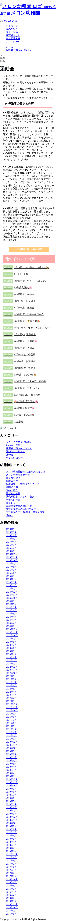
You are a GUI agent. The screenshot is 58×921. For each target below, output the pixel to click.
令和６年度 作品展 (19, 354)
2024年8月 (11, 604)
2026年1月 (11, 551)
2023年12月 (12, 629)
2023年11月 (12, 632)
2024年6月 (11, 610)
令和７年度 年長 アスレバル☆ (27, 328)
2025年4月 (11, 579)
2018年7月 (11, 832)
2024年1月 (11, 626)
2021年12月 (12, 704)
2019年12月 (12, 779)
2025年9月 (11, 563)
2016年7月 (11, 889)
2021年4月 (11, 729)
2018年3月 (11, 845)
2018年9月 (11, 826)
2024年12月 (12, 591)
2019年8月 (11, 792)
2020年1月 (11, 776)
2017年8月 (11, 860)
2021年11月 (12, 707)
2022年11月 (12, 670)
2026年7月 (11, 532)
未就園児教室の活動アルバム (21, 509)
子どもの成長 (13, 493)
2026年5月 (11, 538)
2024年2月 (11, 623)
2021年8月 (11, 717)
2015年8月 (11, 914)
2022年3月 (11, 695)
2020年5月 (11, 763)
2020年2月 (11, 773)
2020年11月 (12, 745)
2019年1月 (11, 813)
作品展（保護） (14, 445)
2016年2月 (11, 898)
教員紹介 (10, 503)
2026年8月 (11, 529)
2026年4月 (11, 541)
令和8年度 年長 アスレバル (25, 281)
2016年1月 (11, 901)
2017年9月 (11, 857)
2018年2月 (11, 848)
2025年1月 (11, 588)
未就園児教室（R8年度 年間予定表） (26, 512)
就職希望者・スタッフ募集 (20, 496)
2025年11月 (12, 557)
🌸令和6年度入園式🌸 (21, 401)
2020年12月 (12, 742)
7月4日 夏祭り (17, 274)
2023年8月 (11, 642)
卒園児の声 (12, 487)
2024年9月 (11, 601)
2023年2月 (11, 660)
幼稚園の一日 (13, 499)
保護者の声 (12, 481)
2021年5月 (11, 726)
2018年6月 (11, 835)
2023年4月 (11, 654)
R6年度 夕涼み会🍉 (20, 374)
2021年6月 (11, 723)
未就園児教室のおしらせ (19, 506)
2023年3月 (11, 657)
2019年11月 (12, 782)
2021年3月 (11, 732)
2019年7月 (11, 795)
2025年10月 (12, 560)
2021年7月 (11, 720)
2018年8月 (11, 829)
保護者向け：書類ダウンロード (22, 484)
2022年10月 (12, 673)
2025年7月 (11, 570)
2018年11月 (12, 820)
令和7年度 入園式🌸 (20, 341)
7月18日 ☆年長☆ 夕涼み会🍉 (26, 267)
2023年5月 (11, 651)
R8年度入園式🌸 (18, 287)
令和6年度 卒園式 (19, 348)
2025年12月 (12, 554)
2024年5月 (11, 613)
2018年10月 (12, 823)
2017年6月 (11, 867)
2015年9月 (11, 910)
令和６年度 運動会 (19, 368)
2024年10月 (12, 598)
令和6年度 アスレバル (21, 388)
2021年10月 (12, 710)
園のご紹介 (12, 490)
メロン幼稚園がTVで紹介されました (25, 471)
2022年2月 (11, 698)
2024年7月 (11, 607)
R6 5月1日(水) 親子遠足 (23, 395)
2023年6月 (11, 648)
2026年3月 (11, 545)
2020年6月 (11, 760)
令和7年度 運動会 (19, 307)
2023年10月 (12, 635)
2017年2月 (11, 873)
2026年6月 (11, 535)
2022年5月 (11, 688)
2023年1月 (11, 663)
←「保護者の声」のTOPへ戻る (29, 249)
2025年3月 (11, 582)
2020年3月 (11, 770)
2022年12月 (12, 667)
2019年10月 (12, 785)
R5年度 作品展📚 (19, 415)
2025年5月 (11, 576)
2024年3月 (11, 620)
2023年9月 (11, 638)
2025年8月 (11, 566)
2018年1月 (11, 851)
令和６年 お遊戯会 (19, 361)
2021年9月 (11, 713)
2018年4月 (11, 842)
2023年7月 (11, 645)
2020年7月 (11, 757)
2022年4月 (11, 692)
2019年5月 (11, 801)
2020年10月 (12, 748)
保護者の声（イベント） (19, 448)
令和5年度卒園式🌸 (19, 408)
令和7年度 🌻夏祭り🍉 (22, 321)
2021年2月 (11, 735)
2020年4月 (11, 767)
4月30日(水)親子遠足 (20, 334)
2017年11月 (12, 854)
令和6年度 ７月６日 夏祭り (25, 381)
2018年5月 (11, 838)
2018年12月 (12, 817)
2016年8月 (11, 885)
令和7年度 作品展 (19, 294)
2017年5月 (11, 870)
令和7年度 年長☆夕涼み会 (24, 314)
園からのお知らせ (15, 451)
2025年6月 (11, 573)
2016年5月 (11, 892)
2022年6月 (11, 685)
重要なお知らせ (14, 457)
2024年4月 (11, 616)
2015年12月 (12, 904)
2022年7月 (11, 682)
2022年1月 (11, 701)
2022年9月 (11, 676)
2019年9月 (11, 788)
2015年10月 (12, 907)
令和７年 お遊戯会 (19, 301)
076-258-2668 (10, 21)
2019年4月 (11, 804)
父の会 (9, 454)
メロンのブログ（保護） (19, 442)
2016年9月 (11, 882)
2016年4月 (11, 895)
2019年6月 (11, 798)
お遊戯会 (13, 421)
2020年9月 (11, 751)
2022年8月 (11, 679)
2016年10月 (12, 879)
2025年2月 (11, 585)
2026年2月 (11, 548)
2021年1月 (11, 738)
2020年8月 (11, 754)
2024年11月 (12, 595)
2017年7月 (11, 863)
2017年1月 (11, 876)
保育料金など (13, 478)
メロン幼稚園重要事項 (18, 474)
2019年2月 (11, 810)
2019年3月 (11, 807)
